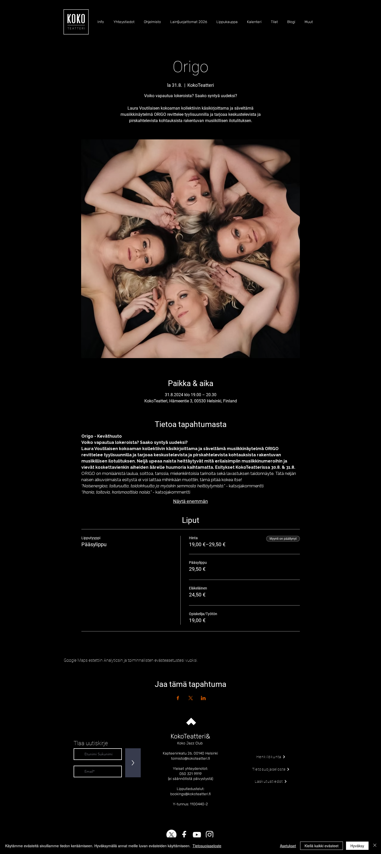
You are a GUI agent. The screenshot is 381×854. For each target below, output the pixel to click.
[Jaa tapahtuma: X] (190, 698)
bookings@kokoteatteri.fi (190, 794)
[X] (171, 835)
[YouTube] (197, 835)
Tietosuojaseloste (207, 845)
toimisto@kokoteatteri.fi (190, 758)
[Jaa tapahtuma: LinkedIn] (203, 698)
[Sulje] (375, 846)
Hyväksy (357, 845)
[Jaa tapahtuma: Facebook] (177, 698)
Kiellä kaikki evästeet (321, 845)
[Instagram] (209, 835)
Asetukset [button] (288, 845)
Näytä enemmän (190, 501)
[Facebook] (184, 835)
